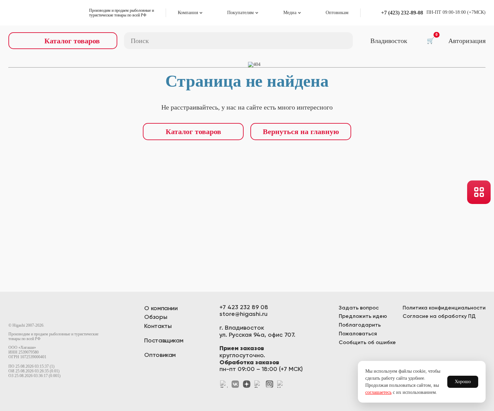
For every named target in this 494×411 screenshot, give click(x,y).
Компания (188, 12)
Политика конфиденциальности (444, 308)
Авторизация (467, 40)
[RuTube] (258, 384)
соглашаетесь (378, 392)
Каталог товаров (193, 131)
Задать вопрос (359, 308)
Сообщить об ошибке (367, 342)
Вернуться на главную (301, 131)
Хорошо (463, 381)
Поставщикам (163, 341)
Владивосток (388, 40)
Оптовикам (337, 12)
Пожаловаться (358, 334)
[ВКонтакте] (235, 384)
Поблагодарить (360, 325)
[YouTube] (281, 384)
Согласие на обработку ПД (439, 316)
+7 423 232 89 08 (243, 307)
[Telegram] (223, 384)
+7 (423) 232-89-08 (402, 12)
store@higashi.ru (243, 314)
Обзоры (155, 317)
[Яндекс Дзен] (246, 384)
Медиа (289, 12)
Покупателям (240, 12)
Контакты (157, 326)
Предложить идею (363, 316)
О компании (160, 308)
